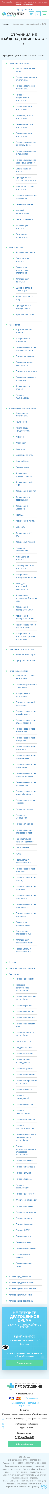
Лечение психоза (24, 1179)
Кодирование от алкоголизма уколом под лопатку (25, 636)
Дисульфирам (22, 467)
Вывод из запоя (16, 247)
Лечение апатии (23, 1236)
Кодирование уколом (25, 521)
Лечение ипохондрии (25, 1167)
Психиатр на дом (24, 1041)
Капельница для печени (20, 1277)
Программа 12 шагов (25, 660)
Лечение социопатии (25, 1075)
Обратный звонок (24, 1444)
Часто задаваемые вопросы (22, 968)
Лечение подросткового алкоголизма (22, 98)
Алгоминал (21, 443)
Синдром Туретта (24, 1048)
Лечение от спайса (24, 824)
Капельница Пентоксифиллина (23, 1289)
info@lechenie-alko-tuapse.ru (26, 1424)
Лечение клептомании (26, 1212)
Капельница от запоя (25, 252)
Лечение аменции (24, 1090)
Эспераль (20, 527)
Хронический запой (25, 314)
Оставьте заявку (24, 1363)
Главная (6, 24)
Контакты (13, 962)
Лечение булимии (24, 1005)
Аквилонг (20, 437)
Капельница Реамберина (20, 1295)
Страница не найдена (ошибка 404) (29, 24)
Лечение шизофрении (26, 1248)
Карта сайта (24, 1405)
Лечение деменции (24, 1104)
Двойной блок (22, 461)
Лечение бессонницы (26, 1224)
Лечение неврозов (24, 1206)
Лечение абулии (23, 1173)
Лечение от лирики (24, 809)
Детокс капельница (24, 219)
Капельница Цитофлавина (21, 1301)
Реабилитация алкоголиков (21, 650)
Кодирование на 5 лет (26, 491)
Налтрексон (21, 422)
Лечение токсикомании (26, 371)
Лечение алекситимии (26, 1194)
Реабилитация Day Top (26, 654)
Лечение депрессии (25, 1012)
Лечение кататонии (25, 1054)
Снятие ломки (22, 848)
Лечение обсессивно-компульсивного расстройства (26, 1137)
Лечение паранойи (24, 1068)
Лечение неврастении (26, 1018)
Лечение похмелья (24, 204)
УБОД (18, 854)
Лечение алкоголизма (19, 63)
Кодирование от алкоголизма (22, 408)
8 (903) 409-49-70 (24, 10)
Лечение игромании (25, 356)
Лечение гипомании (25, 1161)
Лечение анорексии (25, 979)
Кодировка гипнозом (25, 542)
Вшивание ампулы (24, 455)
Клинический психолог (26, 1200)
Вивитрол (20, 449)
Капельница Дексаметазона (22, 1283)
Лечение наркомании (19, 671)
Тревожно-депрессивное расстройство (22, 988)
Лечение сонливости (25, 1119)
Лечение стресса (23, 1242)
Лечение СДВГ (23, 1230)
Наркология (14, 325)
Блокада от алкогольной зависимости (22, 586)
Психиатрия (14, 974)
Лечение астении (24, 1218)
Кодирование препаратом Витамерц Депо (26, 598)
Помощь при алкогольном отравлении (22, 270)
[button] (44, 13)
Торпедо (20, 515)
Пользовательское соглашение (24, 1403)
